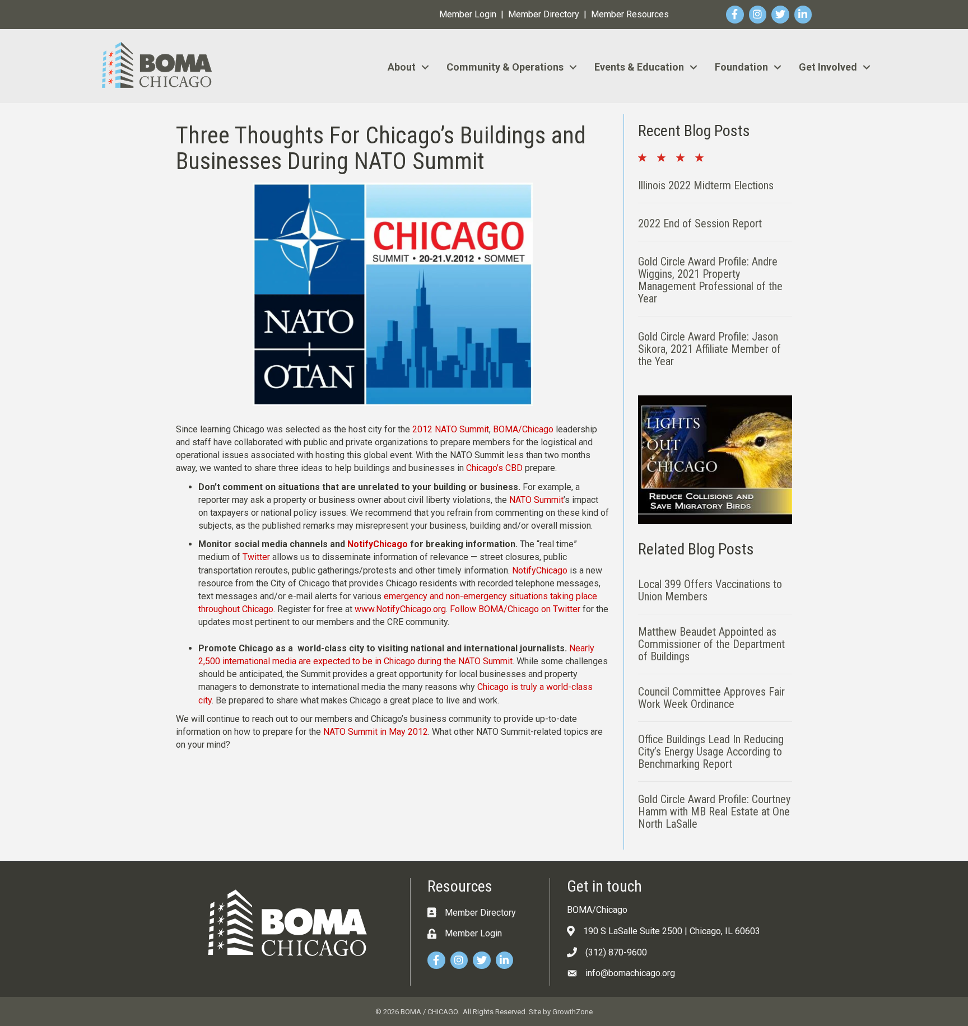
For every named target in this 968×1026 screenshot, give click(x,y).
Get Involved (828, 67)
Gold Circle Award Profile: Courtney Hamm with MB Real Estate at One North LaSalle (714, 811)
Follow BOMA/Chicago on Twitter (515, 609)
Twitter (256, 557)
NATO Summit (536, 500)
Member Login (467, 14)
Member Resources (630, 14)
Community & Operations (505, 67)
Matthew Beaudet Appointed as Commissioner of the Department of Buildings (711, 644)
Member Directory (543, 14)
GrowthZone (572, 1012)
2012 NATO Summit (450, 429)
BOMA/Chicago (523, 429)
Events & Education (639, 67)
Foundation (741, 67)
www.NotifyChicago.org (400, 609)
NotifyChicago (377, 544)
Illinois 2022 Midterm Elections (706, 185)
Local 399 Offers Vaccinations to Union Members (710, 590)
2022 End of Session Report (700, 223)
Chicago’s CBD (494, 468)
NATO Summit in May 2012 (375, 731)
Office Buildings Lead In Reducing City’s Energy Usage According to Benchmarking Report (711, 752)
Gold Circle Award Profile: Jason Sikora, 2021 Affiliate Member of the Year (709, 349)
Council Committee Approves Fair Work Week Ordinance (711, 698)
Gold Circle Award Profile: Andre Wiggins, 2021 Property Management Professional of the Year (710, 280)
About (402, 67)
